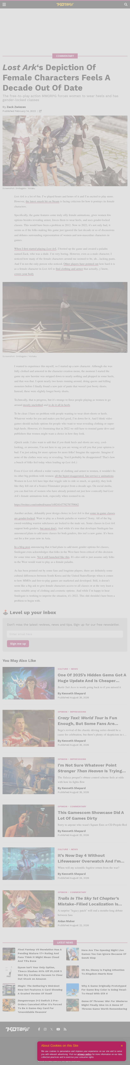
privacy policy (84, 1054)
